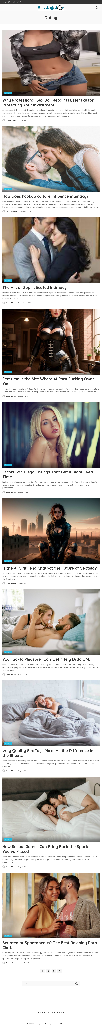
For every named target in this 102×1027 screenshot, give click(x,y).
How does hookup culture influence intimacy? (45, 196)
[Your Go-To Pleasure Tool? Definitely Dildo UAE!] (51, 622)
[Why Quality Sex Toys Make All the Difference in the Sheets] (51, 713)
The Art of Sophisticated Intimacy (34, 287)
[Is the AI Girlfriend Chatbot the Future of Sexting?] (51, 531)
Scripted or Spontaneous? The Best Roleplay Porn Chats (49, 945)
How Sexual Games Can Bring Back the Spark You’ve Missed (45, 849)
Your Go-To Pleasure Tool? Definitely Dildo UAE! (46, 659)
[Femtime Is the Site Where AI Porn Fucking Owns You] (51, 342)
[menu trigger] (5, 7)
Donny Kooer (11, 120)
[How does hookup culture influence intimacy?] (51, 159)
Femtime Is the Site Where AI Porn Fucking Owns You (48, 381)
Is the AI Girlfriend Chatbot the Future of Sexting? (49, 568)
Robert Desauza (12, 963)
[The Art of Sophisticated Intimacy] (51, 250)
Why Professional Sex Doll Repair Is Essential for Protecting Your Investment (48, 102)
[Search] (96, 7)
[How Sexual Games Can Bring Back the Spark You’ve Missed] (51, 809)
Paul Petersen (11, 211)
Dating (7, 93)
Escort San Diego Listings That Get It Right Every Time (48, 474)
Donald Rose (11, 303)
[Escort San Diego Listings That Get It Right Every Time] (51, 435)
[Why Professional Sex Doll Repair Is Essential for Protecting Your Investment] (51, 63)
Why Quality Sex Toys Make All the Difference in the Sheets (47, 753)
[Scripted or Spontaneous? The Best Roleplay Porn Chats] (51, 905)
